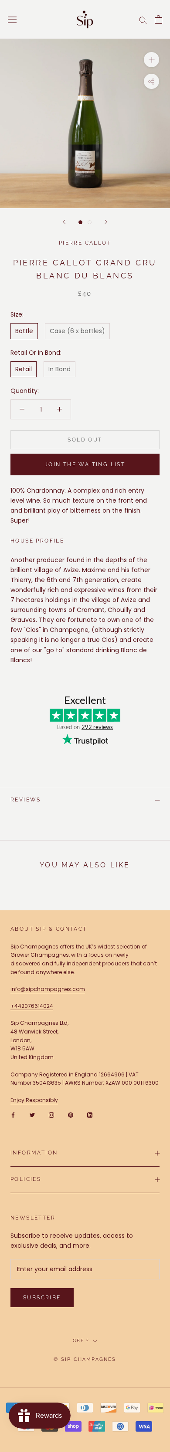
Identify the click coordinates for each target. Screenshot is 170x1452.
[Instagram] (51, 1114)
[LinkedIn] (89, 1114)
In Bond (59, 369)
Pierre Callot (85, 243)
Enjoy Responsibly (34, 1100)
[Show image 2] (90, 222)
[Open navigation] (12, 19)
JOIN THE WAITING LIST (85, 464)
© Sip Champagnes (85, 1359)
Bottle (24, 331)
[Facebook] (13, 1114)
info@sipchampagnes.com (47, 989)
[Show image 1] (80, 222)
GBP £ (81, 1340)
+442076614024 (31, 1006)
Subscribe (42, 1298)
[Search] (143, 19)
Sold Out (85, 440)
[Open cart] (158, 19)
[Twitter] (32, 1114)
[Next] (106, 222)
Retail (23, 369)
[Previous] (64, 222)
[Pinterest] (70, 1114)
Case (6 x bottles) (77, 331)
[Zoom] (151, 59)
